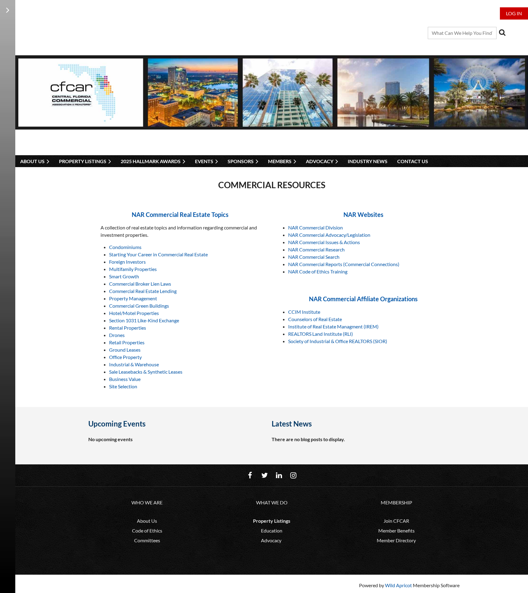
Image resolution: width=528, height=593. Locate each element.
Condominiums (125, 247)
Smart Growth (124, 276)
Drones (117, 335)
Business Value (125, 379)
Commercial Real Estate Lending (143, 291)
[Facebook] (250, 475)
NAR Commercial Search (313, 257)
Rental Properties (127, 328)
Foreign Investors (127, 262)
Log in (514, 13)
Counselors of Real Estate (315, 319)
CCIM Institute (304, 312)
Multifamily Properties (133, 269)
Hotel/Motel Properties (134, 313)
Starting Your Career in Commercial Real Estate (158, 254)
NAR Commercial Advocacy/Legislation (329, 235)
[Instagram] (293, 475)
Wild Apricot (398, 585)
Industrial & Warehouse (134, 364)
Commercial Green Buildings (139, 306)
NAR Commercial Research (316, 249)
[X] (264, 475)
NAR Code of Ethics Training (317, 271)
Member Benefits (396, 530)
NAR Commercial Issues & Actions (324, 242)
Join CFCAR (396, 521)
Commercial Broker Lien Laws (140, 284)
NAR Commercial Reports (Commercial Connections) (343, 264)
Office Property (125, 357)
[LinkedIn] (278, 475)
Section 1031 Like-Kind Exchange (144, 320)
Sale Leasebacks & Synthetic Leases (145, 372)
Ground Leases (125, 350)
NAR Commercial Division (315, 227)
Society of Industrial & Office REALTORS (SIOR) (337, 341)
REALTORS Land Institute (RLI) (320, 334)
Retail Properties (127, 342)
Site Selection (123, 386)
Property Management (133, 298)
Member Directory (396, 540)
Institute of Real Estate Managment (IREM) (333, 326)
